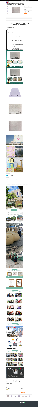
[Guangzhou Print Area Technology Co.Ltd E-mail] (7, 389)
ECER (27, 406)
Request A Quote (27, 0)
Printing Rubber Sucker (15, 401)
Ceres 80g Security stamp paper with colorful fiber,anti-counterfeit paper (18, 398)
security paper (10, 3)
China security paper (13, 406)
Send (24, 402)
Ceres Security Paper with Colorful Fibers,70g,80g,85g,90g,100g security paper (11, 398)
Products (8, 3)
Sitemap (21, 404)
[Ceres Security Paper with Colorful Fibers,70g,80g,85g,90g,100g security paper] (11, 396)
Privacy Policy (11, 406)
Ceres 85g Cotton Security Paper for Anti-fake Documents (26, 398)
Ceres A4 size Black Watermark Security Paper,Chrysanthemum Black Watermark (29, 398)
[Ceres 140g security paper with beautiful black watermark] (8, 396)
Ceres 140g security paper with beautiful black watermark (7, 398)
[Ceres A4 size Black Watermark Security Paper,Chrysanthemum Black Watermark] (30, 396)
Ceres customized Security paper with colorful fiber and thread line (15, 398)
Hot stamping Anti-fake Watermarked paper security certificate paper (22, 398)
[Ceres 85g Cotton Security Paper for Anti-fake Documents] (26, 396)
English (30, 0)
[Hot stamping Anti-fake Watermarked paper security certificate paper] (22, 396)
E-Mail (20, 404)
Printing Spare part (9, 401)
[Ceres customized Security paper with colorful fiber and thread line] (15, 396)
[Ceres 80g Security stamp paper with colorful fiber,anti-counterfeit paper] (19, 396)
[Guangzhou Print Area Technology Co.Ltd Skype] (6, 389)
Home (6, 3)
